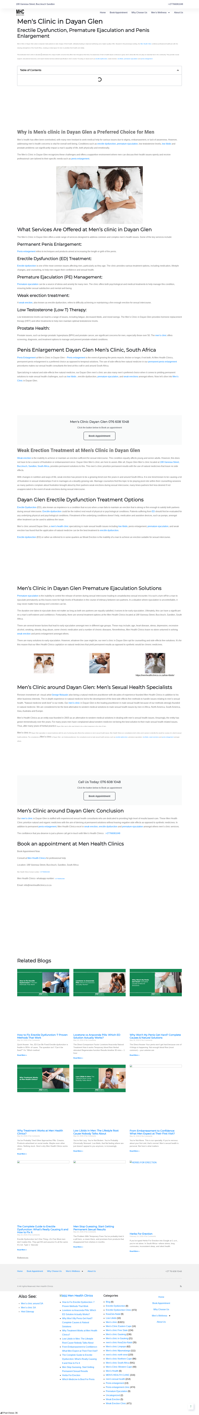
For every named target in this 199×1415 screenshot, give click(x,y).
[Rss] (181, 1286)
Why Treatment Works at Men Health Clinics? (40, 1132)
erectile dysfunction (101, 58)
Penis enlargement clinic (118, 1387)
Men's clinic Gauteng (116, 1334)
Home (103, 12)
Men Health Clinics (36, 858)
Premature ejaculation (27, 284)
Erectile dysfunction (26, 266)
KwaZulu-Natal (113, 1314)
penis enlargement (147, 58)
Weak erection (24, 458)
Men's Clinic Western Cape (119, 1367)
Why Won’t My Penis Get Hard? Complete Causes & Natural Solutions (155, 1036)
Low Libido (111, 1318)
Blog (108, 1302)
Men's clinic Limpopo (116, 1346)
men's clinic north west (117, 1355)
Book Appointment (118, 12)
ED (153, 511)
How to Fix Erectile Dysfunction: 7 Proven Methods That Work (42, 1036)
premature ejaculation (131, 58)
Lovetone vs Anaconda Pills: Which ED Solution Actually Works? (96, 1036)
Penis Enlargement (26, 357)
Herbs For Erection (141, 1233)
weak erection (25, 302)
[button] (178, 70)
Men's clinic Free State (117, 1330)
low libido (120, 58)
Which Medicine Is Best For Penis (78, 1379)
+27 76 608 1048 (173, 1271)
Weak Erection (113, 1399)
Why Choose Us (139, 12)
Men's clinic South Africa (117, 1363)
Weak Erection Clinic (116, 1403)
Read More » (22, 1055)
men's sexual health (115, 1379)
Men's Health (112, 1371)
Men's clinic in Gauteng (117, 1338)
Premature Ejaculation (116, 1391)
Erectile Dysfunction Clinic (118, 1310)
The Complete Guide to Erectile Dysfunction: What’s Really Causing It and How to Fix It (42, 1229)
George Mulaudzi (60, 695)
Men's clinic (111, 1322)
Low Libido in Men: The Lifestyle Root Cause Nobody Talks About (96, 1132)
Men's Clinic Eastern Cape (118, 1326)
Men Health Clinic (146, 44)
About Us (178, 12)
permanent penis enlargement (162, 361)
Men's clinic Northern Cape (119, 1359)
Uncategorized (113, 1395)
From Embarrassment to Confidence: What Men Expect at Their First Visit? (152, 1132)
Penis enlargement (26, 251)
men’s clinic (161, 335)
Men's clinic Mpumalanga (118, 1350)
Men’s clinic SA (28, 1307)
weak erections (131, 376)
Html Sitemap (27, 1311)
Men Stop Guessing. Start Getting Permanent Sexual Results (93, 1228)
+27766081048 (113, 833)
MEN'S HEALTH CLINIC (118, 1375)
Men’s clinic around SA (32, 1303)
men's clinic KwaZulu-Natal (119, 1342)
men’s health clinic (60, 526)
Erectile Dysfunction (26, 507)
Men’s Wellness (159, 12)
